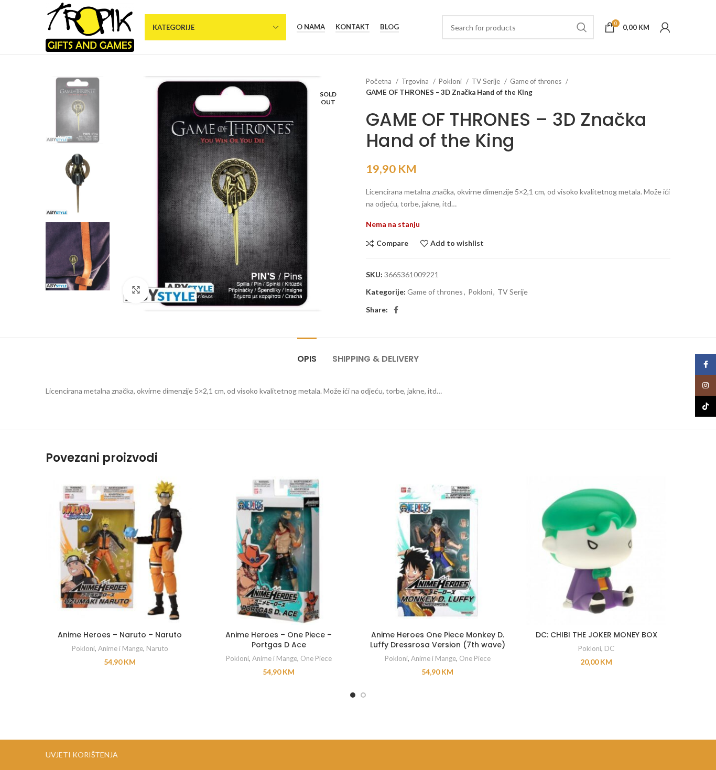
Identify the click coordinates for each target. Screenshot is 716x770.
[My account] (665, 27)
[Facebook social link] (396, 310)
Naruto (157, 648)
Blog (389, 27)
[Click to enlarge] (136, 290)
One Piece (316, 658)
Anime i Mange (120, 648)
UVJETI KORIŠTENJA (82, 754)
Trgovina (416, 81)
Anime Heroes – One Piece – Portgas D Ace (278, 640)
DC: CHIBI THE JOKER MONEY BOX (596, 635)
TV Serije (487, 81)
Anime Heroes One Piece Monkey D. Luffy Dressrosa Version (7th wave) (437, 640)
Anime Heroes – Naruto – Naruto (120, 635)
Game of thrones (536, 81)
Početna (379, 81)
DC (609, 648)
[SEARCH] (582, 27)
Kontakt (352, 27)
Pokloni (451, 81)
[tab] (307, 354)
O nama (311, 27)
